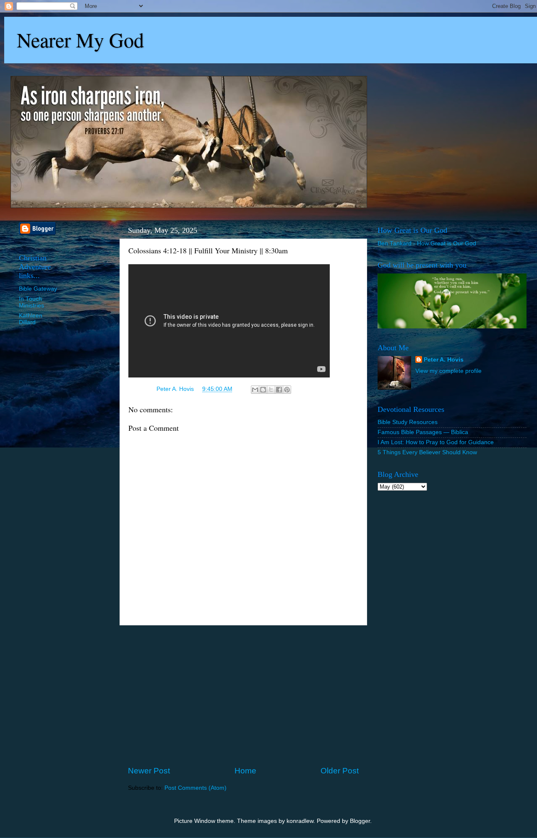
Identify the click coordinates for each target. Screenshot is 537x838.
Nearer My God (80, 39)
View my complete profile (448, 371)
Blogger (360, 821)
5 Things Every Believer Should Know (427, 452)
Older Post (340, 770)
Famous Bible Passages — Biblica (423, 432)
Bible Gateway (38, 289)
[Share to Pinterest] (287, 389)
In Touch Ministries (31, 302)
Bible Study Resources (408, 422)
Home (245, 770)
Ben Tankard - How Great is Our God (427, 243)
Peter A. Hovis (444, 360)
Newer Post (149, 770)
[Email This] (255, 389)
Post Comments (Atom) (195, 788)
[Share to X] (271, 389)
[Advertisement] (243, 695)
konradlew (300, 821)
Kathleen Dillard (30, 318)
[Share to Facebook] (279, 389)
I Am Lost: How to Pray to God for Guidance (436, 442)
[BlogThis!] (263, 389)
